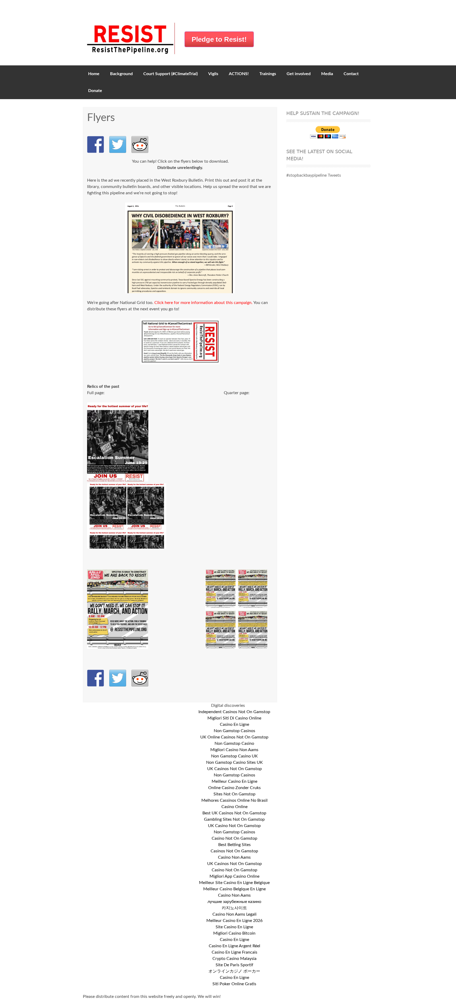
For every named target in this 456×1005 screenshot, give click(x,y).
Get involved (299, 74)
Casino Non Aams (234, 857)
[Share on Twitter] (117, 144)
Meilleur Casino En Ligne (234, 781)
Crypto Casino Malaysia (234, 958)
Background (121, 74)
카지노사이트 (234, 908)
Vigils (213, 74)
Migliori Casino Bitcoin (234, 933)
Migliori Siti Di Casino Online (234, 718)
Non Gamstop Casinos (234, 731)
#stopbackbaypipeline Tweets (313, 175)
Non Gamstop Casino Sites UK (234, 762)
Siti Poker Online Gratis (234, 984)
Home (93, 74)
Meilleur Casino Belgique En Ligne (234, 889)
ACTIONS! (239, 74)
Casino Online (234, 807)
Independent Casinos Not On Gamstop (234, 712)
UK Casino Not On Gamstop (234, 826)
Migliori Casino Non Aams (234, 750)
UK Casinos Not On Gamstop (234, 769)
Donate (95, 91)
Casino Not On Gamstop (234, 838)
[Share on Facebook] (95, 144)
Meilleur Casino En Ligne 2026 (234, 921)
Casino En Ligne (234, 724)
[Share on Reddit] (139, 144)
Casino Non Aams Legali (234, 914)
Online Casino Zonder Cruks (234, 788)
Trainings (267, 74)
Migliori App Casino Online (234, 876)
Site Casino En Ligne (234, 927)
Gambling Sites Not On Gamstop (234, 819)
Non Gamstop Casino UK (234, 756)
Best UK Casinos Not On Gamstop (234, 813)
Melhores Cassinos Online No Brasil (234, 800)
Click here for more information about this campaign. (203, 303)
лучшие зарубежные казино (234, 902)
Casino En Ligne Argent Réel (234, 946)
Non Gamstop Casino (234, 743)
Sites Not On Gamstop (234, 794)
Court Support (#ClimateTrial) (170, 74)
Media (327, 74)
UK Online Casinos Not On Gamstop (234, 737)
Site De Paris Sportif (234, 965)
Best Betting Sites (234, 845)
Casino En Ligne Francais (234, 952)
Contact (351, 74)
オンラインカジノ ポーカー (234, 971)
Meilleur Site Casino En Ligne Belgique (234, 883)
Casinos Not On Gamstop (234, 851)
